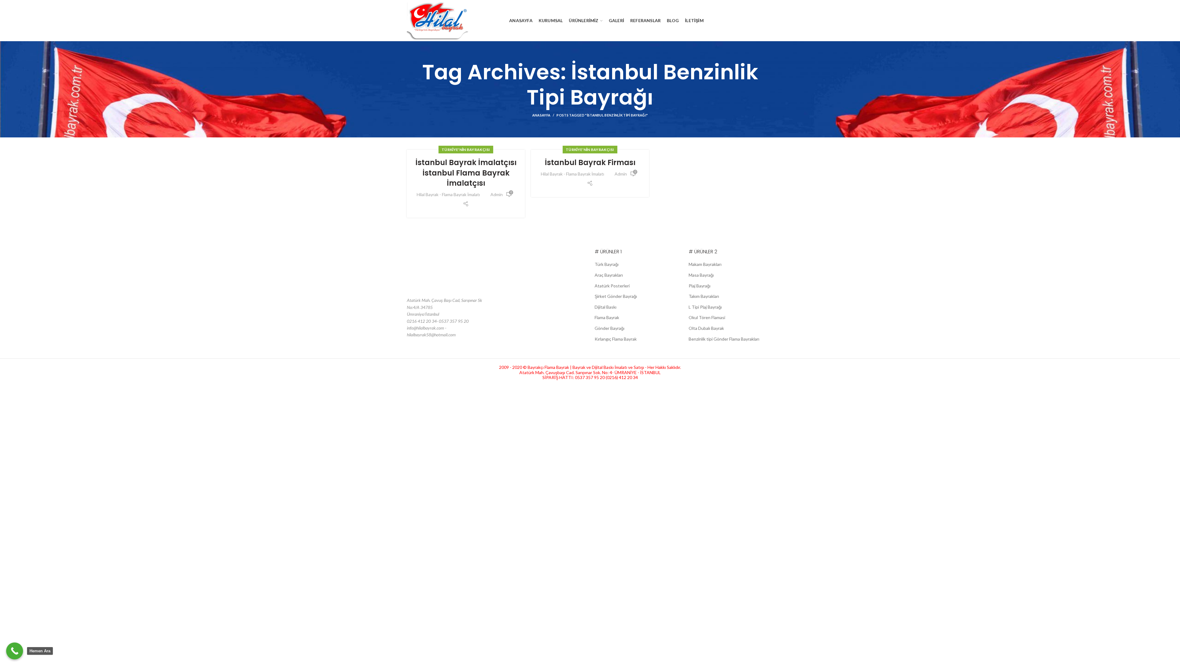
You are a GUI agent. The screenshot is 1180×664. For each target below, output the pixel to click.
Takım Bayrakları (704, 296)
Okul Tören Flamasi (707, 317)
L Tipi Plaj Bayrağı (705, 307)
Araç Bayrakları (609, 275)
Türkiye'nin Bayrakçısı (466, 149)
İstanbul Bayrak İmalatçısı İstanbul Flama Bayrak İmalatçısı (466, 172)
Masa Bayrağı (701, 275)
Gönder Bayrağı (609, 328)
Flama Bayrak (607, 317)
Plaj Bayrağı (699, 285)
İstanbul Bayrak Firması (590, 162)
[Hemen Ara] (14, 650)
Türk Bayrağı (607, 264)
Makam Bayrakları (705, 264)
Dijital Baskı (605, 307)
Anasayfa (541, 115)
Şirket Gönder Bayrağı (616, 296)
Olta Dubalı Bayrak (706, 328)
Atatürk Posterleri (612, 285)
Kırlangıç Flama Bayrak (616, 339)
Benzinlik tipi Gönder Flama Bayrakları (724, 339)
